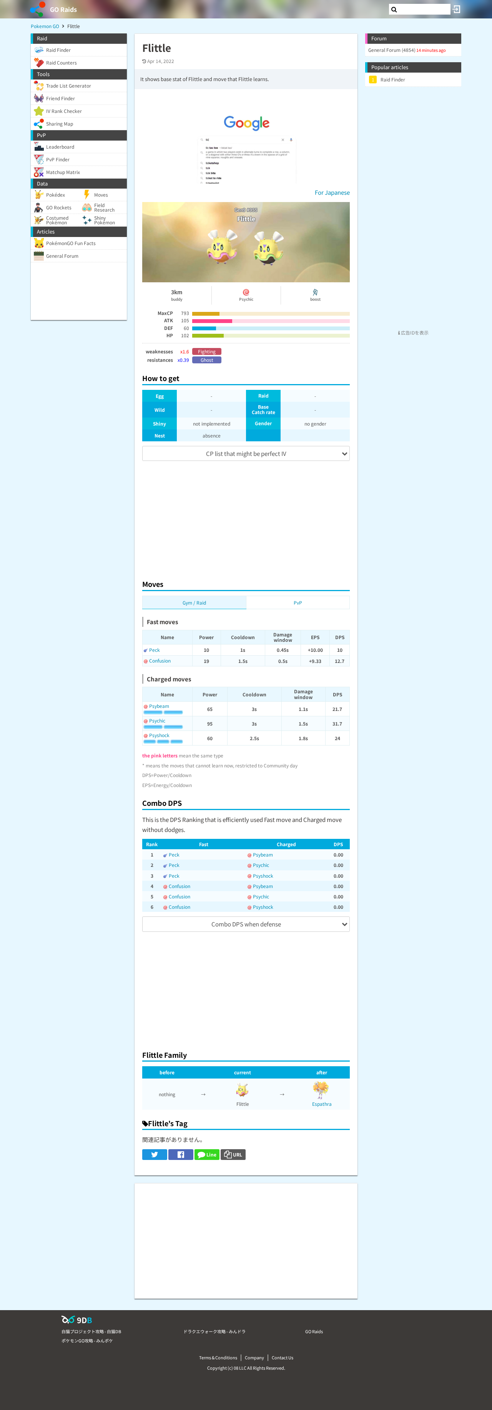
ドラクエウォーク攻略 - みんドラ (214, 1331)
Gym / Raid (194, 602)
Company (254, 1357)
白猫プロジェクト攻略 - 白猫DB (91, 1331)
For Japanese (332, 192)
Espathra (322, 1103)
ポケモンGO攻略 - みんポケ (87, 1340)
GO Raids (63, 9)
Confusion (160, 660)
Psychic (157, 720)
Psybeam (159, 706)
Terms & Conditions (218, 1357)
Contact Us (282, 1357)
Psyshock (159, 735)
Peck (154, 649)
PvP (298, 602)
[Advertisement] (246, 516)
